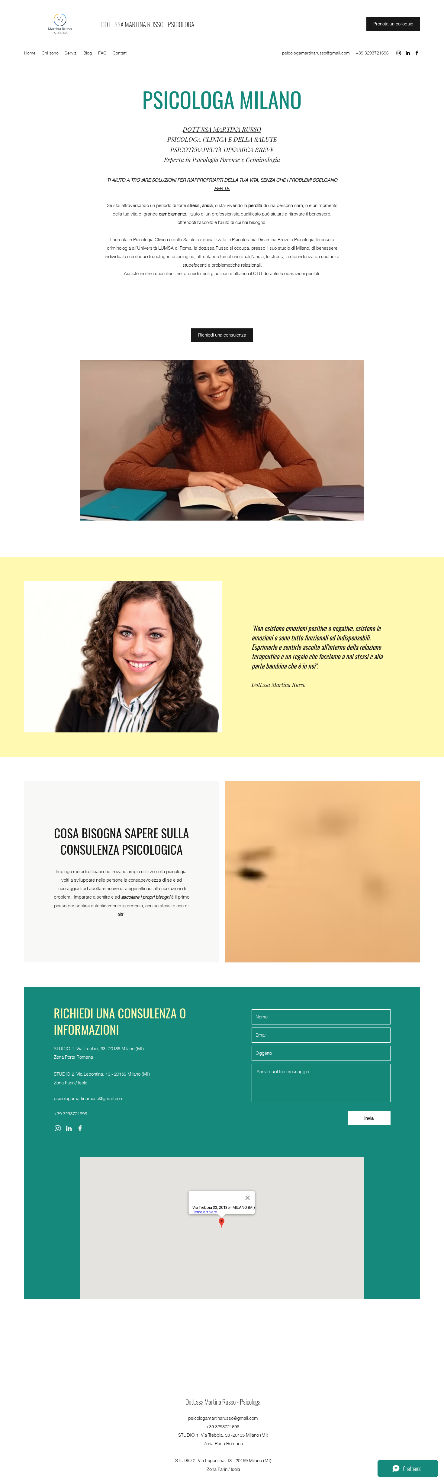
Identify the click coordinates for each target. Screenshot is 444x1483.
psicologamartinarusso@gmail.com (316, 53)
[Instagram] (399, 53)
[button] (220, 440)
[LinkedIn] (408, 53)
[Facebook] (417, 53)
